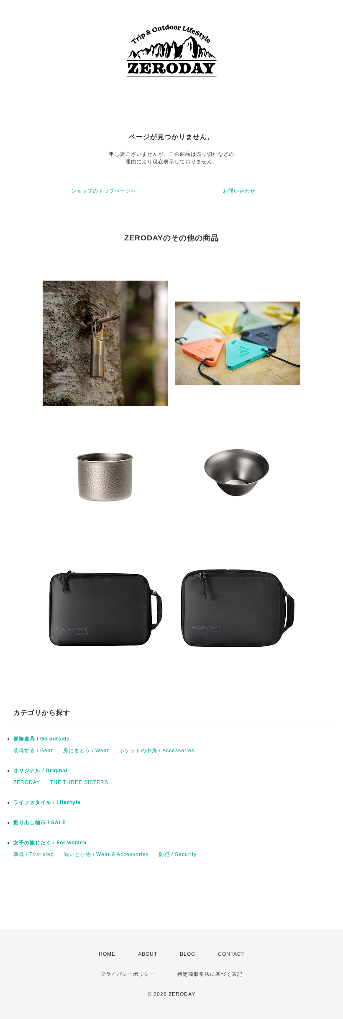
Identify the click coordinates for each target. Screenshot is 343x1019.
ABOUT (147, 954)
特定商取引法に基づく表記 (210, 974)
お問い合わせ (239, 191)
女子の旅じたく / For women (50, 843)
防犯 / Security (178, 854)
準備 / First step (33, 854)
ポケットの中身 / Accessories (157, 750)
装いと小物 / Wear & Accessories (106, 854)
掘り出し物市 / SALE (39, 823)
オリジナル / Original (40, 771)
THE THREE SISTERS (79, 782)
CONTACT (231, 954)
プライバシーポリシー (127, 974)
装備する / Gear (33, 750)
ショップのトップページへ (103, 191)
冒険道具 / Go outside (41, 739)
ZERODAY (26, 782)
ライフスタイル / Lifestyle (47, 802)
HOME (107, 954)
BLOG (187, 954)
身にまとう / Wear (86, 750)
